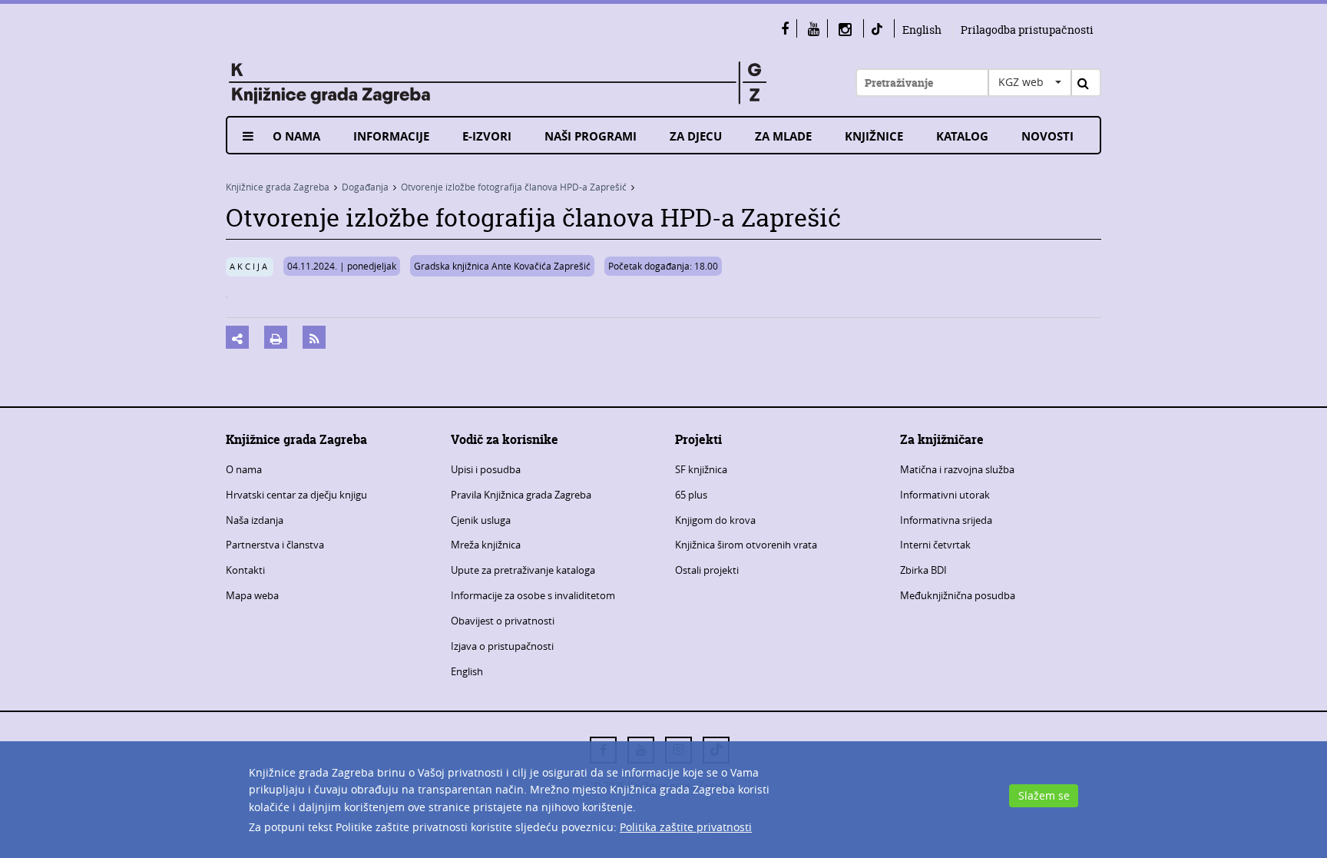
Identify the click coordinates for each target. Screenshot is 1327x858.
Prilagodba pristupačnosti (1027, 29)
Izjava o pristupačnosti (502, 646)
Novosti (1047, 136)
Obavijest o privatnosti (502, 621)
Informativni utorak (945, 495)
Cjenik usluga (481, 520)
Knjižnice (874, 136)
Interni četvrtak (935, 545)
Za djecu (696, 136)
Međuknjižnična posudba (957, 595)
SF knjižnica (701, 469)
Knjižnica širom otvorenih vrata (746, 545)
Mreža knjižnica (486, 545)
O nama (296, 136)
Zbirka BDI (923, 570)
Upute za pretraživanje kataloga (523, 570)
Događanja (365, 187)
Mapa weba (252, 595)
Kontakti (245, 570)
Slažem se (1044, 795)
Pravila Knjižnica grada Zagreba (521, 495)
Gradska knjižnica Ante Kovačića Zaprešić (502, 266)
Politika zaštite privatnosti (686, 827)
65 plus (691, 495)
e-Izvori (486, 136)
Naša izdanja (254, 520)
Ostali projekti (707, 570)
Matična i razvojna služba (957, 469)
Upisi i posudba (486, 469)
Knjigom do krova (715, 520)
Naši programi (590, 136)
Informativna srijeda (946, 520)
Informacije (391, 136)
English (921, 29)
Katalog (962, 136)
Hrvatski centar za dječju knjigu (296, 495)
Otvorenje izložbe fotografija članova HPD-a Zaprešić (514, 187)
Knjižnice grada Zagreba (277, 187)
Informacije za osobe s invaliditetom (533, 595)
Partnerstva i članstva (275, 545)
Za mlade (783, 136)
